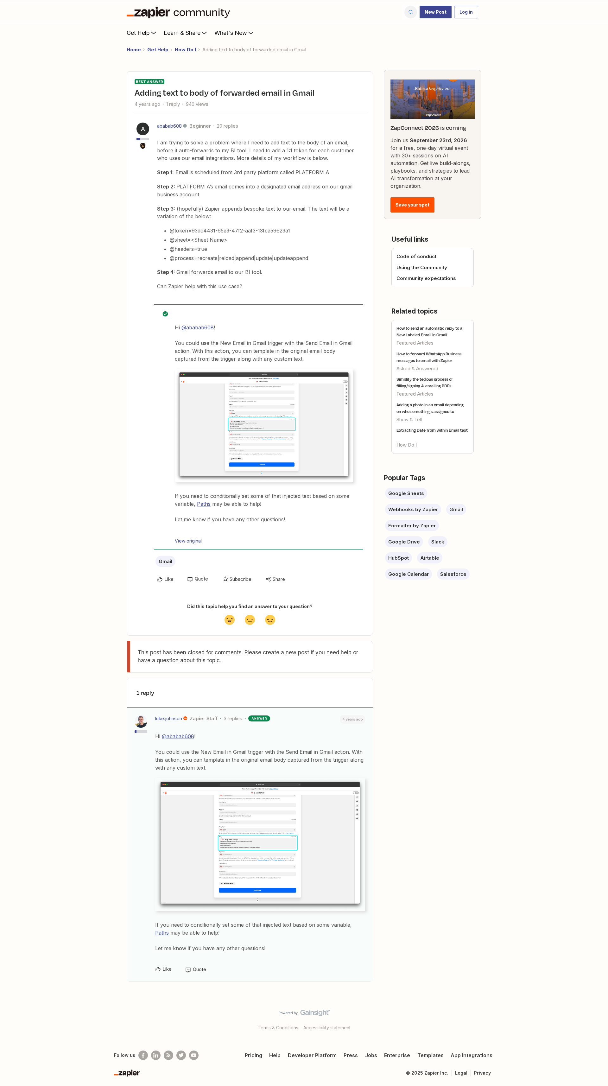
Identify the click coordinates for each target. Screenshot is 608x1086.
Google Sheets (406, 493)
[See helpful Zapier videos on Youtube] (194, 1055)
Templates (430, 1055)
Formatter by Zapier (412, 526)
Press (351, 1055)
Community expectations (426, 278)
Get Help (138, 32)
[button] (436, 12)
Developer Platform (312, 1055)
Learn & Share (182, 32)
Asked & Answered (417, 368)
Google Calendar (408, 574)
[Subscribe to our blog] (168, 1055)
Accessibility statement (327, 1027)
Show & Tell (409, 419)
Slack (437, 542)
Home (134, 50)
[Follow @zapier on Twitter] (181, 1055)
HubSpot (398, 558)
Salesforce (453, 574)
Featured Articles (415, 343)
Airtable (429, 558)
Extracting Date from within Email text (432, 430)
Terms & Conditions (278, 1027)
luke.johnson (168, 718)
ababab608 (169, 126)
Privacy (482, 1073)
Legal (461, 1073)
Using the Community (421, 267)
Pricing (253, 1055)
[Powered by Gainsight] (304, 1014)
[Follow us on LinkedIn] (156, 1055)
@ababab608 (197, 327)
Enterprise (397, 1055)
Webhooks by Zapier (413, 509)
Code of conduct (416, 256)
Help (275, 1055)
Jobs (371, 1055)
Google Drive (404, 542)
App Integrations (471, 1055)
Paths (204, 504)
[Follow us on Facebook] (143, 1055)
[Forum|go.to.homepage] (180, 12)
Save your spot (412, 204)
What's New (230, 32)
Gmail (165, 561)
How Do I (185, 50)
